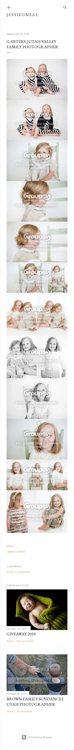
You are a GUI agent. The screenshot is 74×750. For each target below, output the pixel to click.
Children (20, 551)
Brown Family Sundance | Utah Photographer (35, 701)
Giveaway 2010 (21, 634)
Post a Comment (18, 572)
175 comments (25, 641)
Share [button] (10, 546)
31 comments (24, 711)
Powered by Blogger (40, 737)
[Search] (64, 6)
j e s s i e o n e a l (22, 14)
